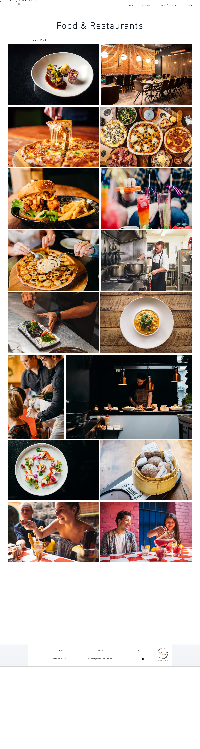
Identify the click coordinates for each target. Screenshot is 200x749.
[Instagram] (142, 659)
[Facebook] (138, 659)
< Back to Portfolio (39, 40)
